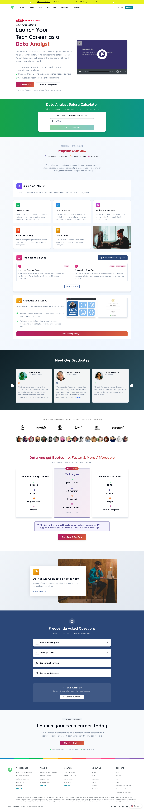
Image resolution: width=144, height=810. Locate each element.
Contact (94, 785)
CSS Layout (67, 782)
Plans (32, 7)
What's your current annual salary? (72, 115)
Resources (76, 7)
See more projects (72, 286)
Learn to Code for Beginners (48, 772)
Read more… (79, 397)
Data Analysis (20, 782)
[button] (102, 54)
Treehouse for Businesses (123, 792)
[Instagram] (127, 806)
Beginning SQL (44, 779)
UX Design (19, 785)
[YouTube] (115, 806)
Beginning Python (45, 776)
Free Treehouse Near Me (123, 785)
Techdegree (51, 7)
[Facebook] (119, 806)
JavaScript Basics (69, 772)
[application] (102, 57)
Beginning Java (45, 782)
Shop (117, 782)
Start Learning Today (70, 333)
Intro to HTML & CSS (70, 776)
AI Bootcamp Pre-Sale (43, 2)
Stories (94, 782)
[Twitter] (111, 806)
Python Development (22, 779)
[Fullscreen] (124, 71)
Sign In (120, 7)
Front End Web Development (24, 772)
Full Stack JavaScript (22, 776)
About (94, 772)
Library (40, 7)
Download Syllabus (49, 85)
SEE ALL (19, 789)
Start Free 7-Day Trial (72, 537)
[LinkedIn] (123, 806)
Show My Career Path (72, 127)
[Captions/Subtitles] (117, 71)
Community (64, 7)
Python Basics (68, 779)
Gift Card (94, 789)
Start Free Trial (25, 85)
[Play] (80, 71)
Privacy (23, 806)
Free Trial (129, 7)
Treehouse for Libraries (123, 789)
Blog (93, 776)
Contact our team (73, 697)
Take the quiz (38, 591)
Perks (117, 779)
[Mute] (121, 71)
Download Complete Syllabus (114, 258)
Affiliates (118, 776)
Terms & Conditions (13, 806)
